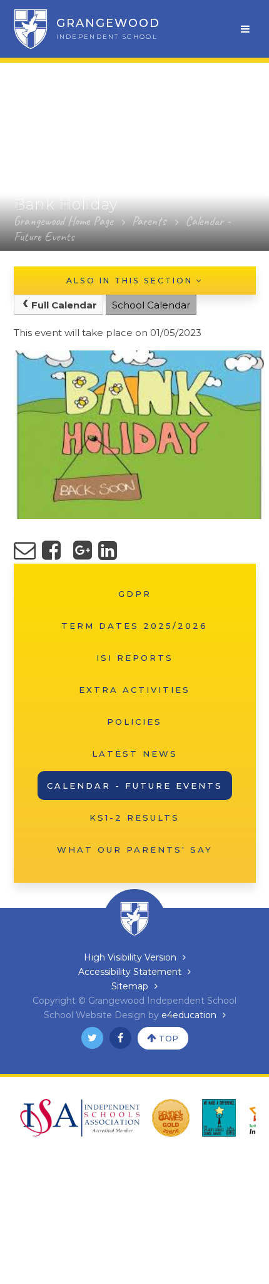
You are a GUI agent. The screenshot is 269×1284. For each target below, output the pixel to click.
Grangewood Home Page (63, 221)
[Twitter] (92, 1038)
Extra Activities (134, 690)
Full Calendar (64, 305)
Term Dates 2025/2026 (134, 626)
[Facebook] (120, 1038)
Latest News (135, 754)
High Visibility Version (130, 957)
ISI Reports (134, 658)
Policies (134, 722)
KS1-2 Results (134, 818)
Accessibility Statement (129, 971)
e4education (188, 1015)
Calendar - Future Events (135, 786)
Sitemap (129, 986)
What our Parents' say (135, 850)
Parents (149, 221)
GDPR (134, 594)
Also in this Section (131, 280)
